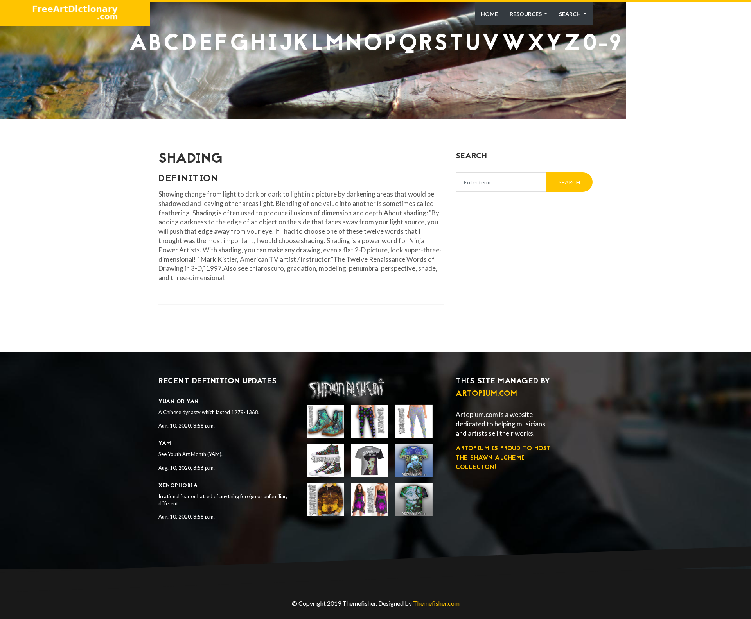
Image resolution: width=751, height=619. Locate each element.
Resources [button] (526, 14)
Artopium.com (486, 394)
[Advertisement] (375, 74)
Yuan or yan (178, 401)
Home (489, 14)
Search (570, 14)
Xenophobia (178, 485)
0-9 (602, 44)
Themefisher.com (436, 603)
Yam (164, 443)
